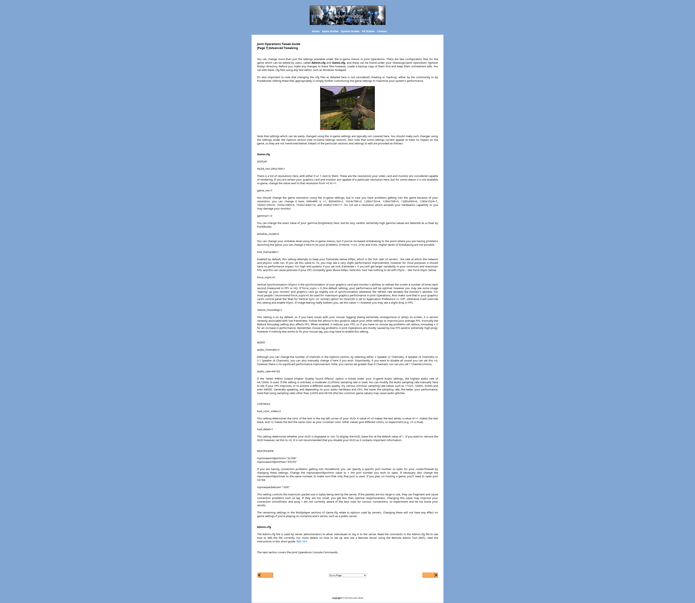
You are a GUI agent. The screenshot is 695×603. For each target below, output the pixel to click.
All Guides (368, 31)
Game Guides (330, 31)
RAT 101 (301, 541)
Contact (382, 31)
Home (315, 31)
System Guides (350, 31)
